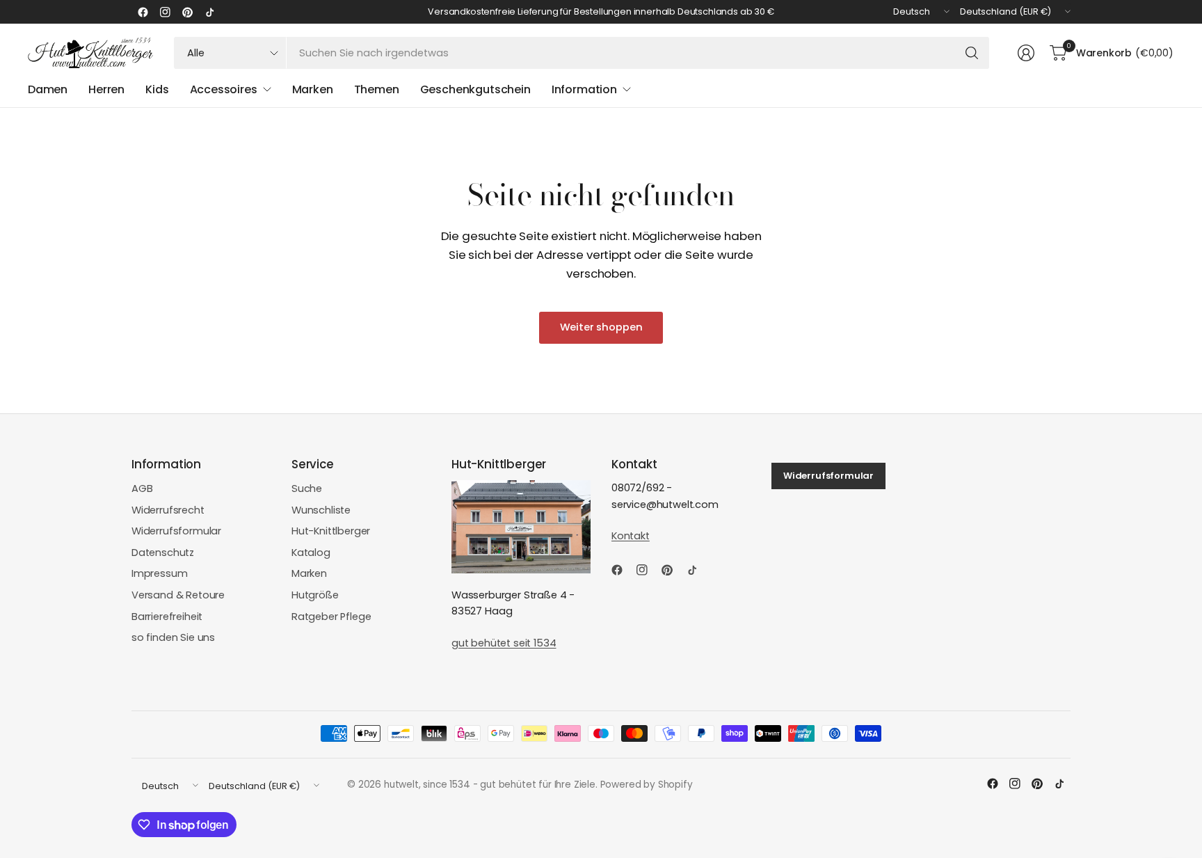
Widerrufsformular (176, 531)
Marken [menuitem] (312, 89)
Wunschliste (321, 510)
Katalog (310, 552)
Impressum (159, 573)
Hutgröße (315, 595)
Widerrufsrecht (168, 510)
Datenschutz (162, 552)
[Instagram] (165, 12)
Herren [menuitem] (106, 89)
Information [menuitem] (584, 89)
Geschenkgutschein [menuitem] (475, 89)
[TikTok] (209, 12)
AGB (142, 488)
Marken (309, 573)
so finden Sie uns (173, 637)
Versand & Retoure (178, 595)
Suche (306, 488)
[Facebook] (142, 12)
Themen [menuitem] (376, 89)
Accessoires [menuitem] (223, 89)
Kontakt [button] (630, 536)
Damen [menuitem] (47, 89)
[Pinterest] (187, 12)
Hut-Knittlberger (330, 531)
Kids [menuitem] (156, 89)
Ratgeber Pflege (331, 616)
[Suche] (971, 53)
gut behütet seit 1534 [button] (503, 643)
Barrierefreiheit (166, 616)
